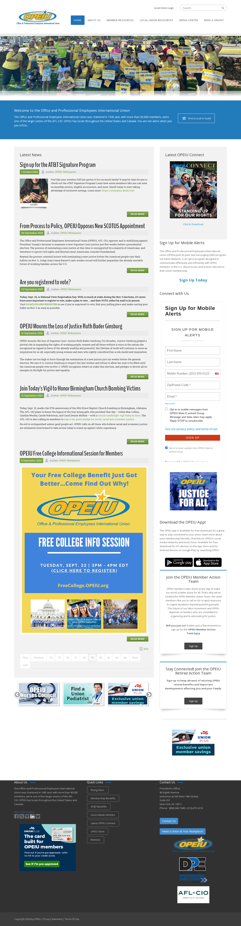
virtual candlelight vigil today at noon (119, 415)
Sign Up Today (193, 280)
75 (59, 657)
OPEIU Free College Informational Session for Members (71, 453)
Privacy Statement (52, 919)
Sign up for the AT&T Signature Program (58, 164)
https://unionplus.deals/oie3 (118, 190)
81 (109, 657)
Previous (39, 657)
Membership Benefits (103, 798)
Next (135, 657)
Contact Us (169, 821)
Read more (138, 214)
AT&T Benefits (99, 806)
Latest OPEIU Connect (103, 823)
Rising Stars (98, 790)
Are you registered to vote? (45, 282)
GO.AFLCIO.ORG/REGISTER (41, 304)
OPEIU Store (97, 831)
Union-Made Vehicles (103, 815)
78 (84, 657)
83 (125, 657)
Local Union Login (164, 8)
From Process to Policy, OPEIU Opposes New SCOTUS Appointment (82, 226)
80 (100, 657)
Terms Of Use (72, 919)
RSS (146, 649)
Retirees (95, 839)
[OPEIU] (37, 16)
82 (117, 657)
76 (67, 657)
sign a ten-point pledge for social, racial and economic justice (99, 419)
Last (25, 665)
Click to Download (193, 224)
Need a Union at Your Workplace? (182, 831)
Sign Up (193, 646)
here (197, 633)
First (25, 657)
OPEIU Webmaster (65, 172)
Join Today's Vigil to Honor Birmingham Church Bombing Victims (80, 388)
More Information (24, 812)
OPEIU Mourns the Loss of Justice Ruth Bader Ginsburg (71, 326)
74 (51, 657)
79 (92, 657)
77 (76, 657)
